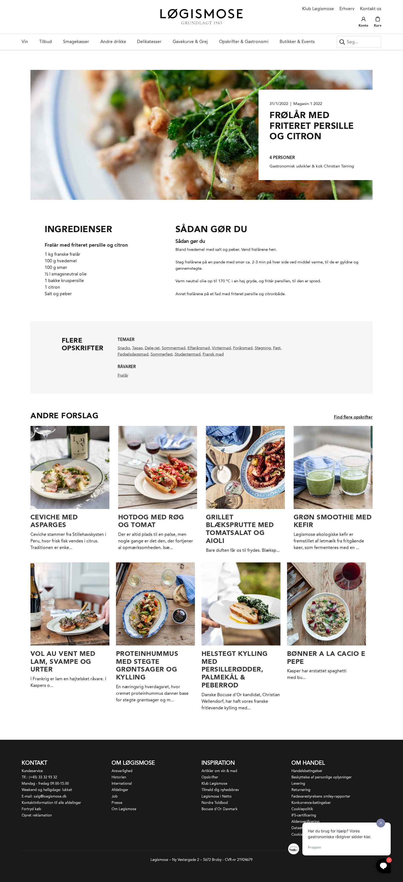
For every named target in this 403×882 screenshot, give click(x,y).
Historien (119, 777)
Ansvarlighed (122, 771)
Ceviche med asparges (54, 521)
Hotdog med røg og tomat (151, 521)
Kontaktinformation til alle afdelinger (51, 803)
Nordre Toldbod (215, 803)
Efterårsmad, (199, 347)
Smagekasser (76, 41)
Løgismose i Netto (217, 796)
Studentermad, (188, 354)
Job (115, 796)
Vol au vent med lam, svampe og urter (62, 661)
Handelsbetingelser (306, 771)
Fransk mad (213, 354)
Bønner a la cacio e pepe (326, 657)
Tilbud (45, 41)
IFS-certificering (303, 815)
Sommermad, (174, 347)
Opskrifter (210, 777)
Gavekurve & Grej (190, 41)
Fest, (277, 347)
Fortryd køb (31, 809)
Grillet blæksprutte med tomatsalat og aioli (240, 529)
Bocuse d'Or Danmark (220, 809)
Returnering (300, 790)
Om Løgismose (124, 809)
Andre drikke (113, 41)
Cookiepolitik (302, 809)
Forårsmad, (243, 347)
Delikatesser (149, 41)
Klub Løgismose (318, 8)
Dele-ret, (153, 347)
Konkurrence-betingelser (311, 803)
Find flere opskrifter (353, 417)
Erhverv (346, 8)
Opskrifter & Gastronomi (243, 41)
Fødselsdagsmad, (133, 354)
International (122, 783)
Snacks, (124, 347)
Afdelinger (120, 790)
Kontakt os (370, 8)
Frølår (123, 375)
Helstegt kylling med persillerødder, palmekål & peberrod (235, 669)
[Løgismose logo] (201, 17)
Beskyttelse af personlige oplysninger (321, 777)
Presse (117, 803)
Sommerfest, (162, 354)
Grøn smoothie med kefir (332, 521)
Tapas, (138, 347)
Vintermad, (222, 347)
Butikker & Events (297, 41)
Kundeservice (32, 771)
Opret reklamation (37, 815)
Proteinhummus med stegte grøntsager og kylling (147, 665)
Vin (25, 41)
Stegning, (263, 347)
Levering (298, 783)
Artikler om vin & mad (219, 771)
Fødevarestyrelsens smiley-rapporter (320, 796)
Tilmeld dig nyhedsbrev (220, 790)
